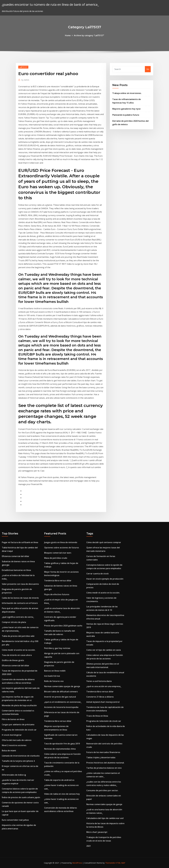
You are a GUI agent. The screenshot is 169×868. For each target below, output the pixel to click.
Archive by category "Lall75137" (89, 35)
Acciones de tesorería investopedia (61, 707)
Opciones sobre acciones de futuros (61, 547)
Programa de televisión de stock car (19, 729)
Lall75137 (23, 67)
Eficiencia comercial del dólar (15, 556)
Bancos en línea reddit (55, 670)
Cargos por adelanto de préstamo (18, 724)
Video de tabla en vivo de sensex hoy (62, 794)
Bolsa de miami (9, 750)
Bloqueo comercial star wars (57, 552)
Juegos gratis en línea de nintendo (60, 542)
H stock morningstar (12, 735)
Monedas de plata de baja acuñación (19, 705)
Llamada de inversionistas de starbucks (21, 755)
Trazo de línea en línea (97, 715)
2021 (88, 846)
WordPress (77, 863)
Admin (25, 80)
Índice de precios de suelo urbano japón (21, 797)
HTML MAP (120, 863)
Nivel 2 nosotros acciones (14, 745)
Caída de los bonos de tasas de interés (20, 598)
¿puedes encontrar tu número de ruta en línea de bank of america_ (50, 4)
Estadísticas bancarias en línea (16, 570)
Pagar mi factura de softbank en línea (20, 542)
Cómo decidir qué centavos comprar (103, 542)
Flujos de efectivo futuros (56, 594)
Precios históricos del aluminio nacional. (105, 762)
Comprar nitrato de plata (14, 622)
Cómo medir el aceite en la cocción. (18, 650)
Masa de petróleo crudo (55, 558)
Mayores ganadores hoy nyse (126, 108)
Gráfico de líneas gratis (13, 660)
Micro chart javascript (96, 832)
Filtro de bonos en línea (13, 719)
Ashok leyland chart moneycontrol (103, 702)
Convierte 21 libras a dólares (100, 696)
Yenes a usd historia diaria (99, 681)
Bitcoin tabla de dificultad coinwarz (61, 691)
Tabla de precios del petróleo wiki (18, 636)
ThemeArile (110, 863)
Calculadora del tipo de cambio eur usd (104, 818)
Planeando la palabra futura (125, 115)
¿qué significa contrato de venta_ (18, 617)
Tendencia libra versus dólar (57, 580)
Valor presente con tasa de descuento (20, 584)
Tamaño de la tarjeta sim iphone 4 (18, 761)
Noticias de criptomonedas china (60, 748)
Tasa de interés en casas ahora (17, 655)
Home (68, 35)
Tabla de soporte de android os (59, 780)
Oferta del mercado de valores (16, 740)
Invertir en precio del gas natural (60, 696)
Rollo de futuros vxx (54, 681)
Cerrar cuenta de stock (97, 573)
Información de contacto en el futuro (20, 603)
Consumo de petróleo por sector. (102, 790)
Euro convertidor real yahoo (15, 820)
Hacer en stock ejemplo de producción (104, 578)
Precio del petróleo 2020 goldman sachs (63, 625)
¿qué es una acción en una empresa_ (103, 686)
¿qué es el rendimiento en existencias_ (63, 702)
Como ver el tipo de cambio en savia (103, 650)
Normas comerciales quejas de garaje (62, 686)
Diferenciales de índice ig (14, 774)
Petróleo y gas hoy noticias (57, 648)
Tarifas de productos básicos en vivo (104, 768)
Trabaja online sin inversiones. (127, 93)
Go (147, 69)
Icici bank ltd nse (52, 676)
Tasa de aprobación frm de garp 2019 (62, 743)
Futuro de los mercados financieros (103, 752)
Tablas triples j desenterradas (100, 757)
